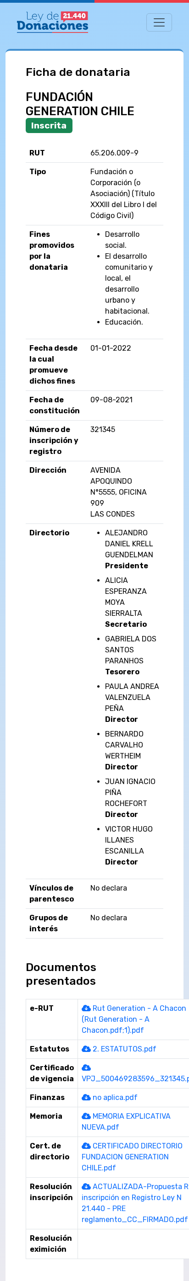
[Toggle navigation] (159, 22)
